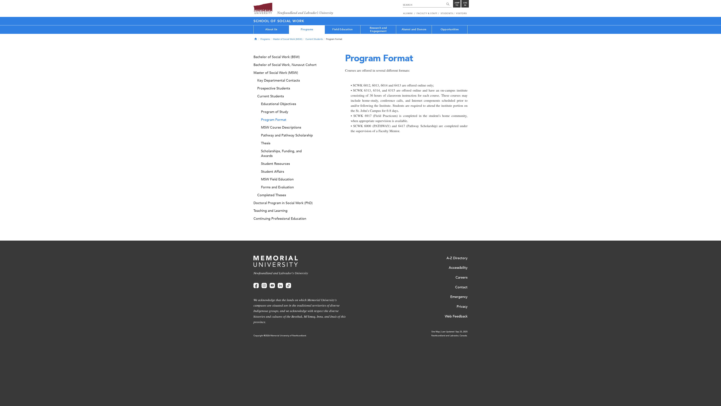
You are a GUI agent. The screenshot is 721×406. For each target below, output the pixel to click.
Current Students (314, 39)
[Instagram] (264, 285)
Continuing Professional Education (279, 219)
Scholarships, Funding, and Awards (281, 153)
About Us (271, 29)
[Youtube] (272, 285)
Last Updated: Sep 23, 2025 (454, 331)
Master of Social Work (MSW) (287, 39)
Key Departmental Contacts (278, 80)
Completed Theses (271, 195)
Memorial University (293, 9)
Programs (307, 29)
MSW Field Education (277, 179)
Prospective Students (273, 88)
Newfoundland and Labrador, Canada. (449, 335)
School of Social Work (278, 21)
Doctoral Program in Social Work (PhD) (283, 203)
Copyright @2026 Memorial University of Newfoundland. (280, 335)
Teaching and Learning (270, 211)
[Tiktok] (288, 285)
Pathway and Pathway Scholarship (287, 135)
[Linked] (280, 285)
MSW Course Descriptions (281, 127)
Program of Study (274, 112)
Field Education (342, 29)
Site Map (435, 331)
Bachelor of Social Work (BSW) (276, 57)
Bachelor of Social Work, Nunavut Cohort (285, 65)
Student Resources (275, 164)
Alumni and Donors (414, 29)
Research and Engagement (378, 29)
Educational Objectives (278, 104)
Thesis (265, 143)
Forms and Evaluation (277, 187)
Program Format (273, 120)
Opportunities (450, 29)
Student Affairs (272, 172)
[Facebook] (256, 285)
